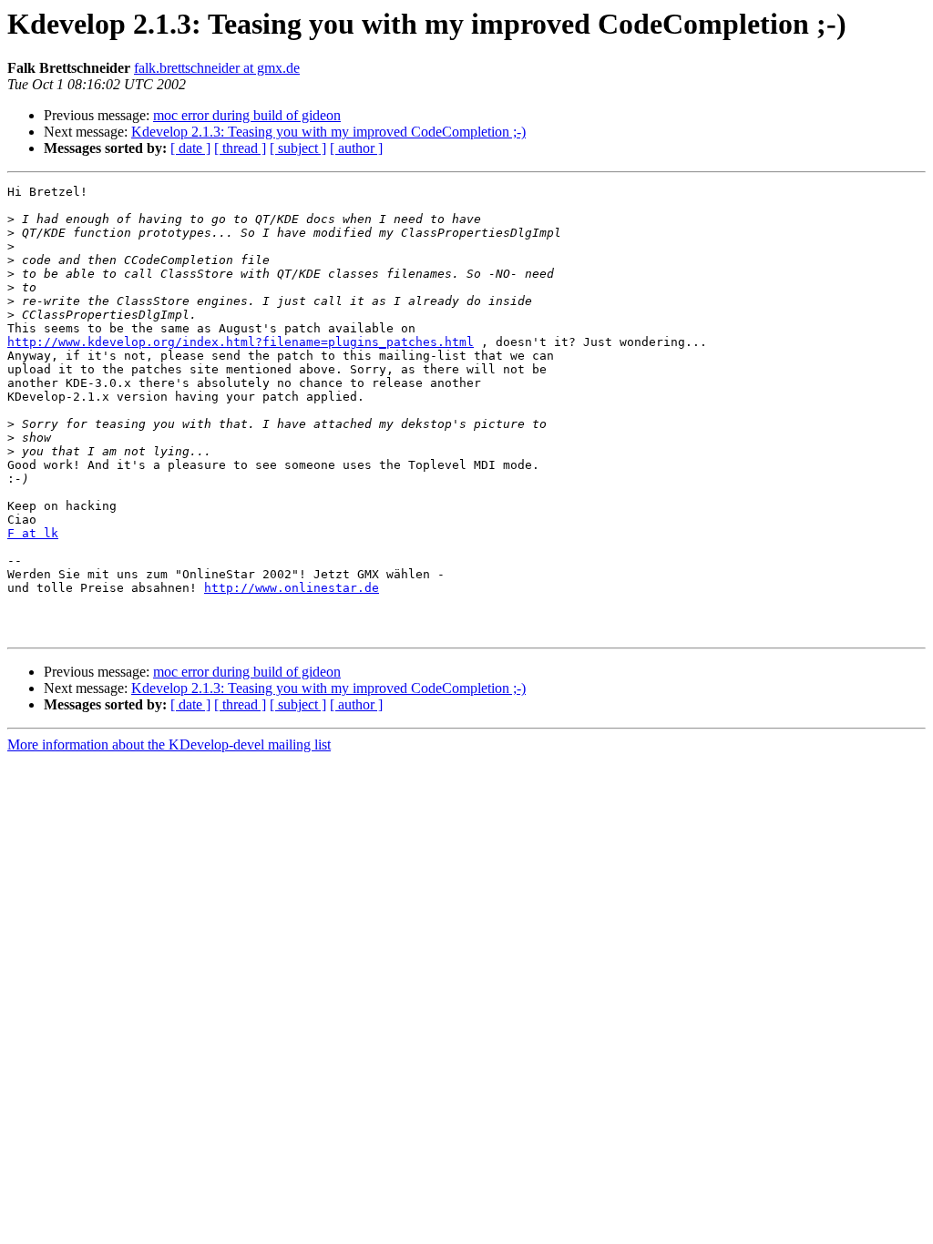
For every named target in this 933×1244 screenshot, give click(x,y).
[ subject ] (298, 148)
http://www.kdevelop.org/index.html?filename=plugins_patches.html (240, 342)
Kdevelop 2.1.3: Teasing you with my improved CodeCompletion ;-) (328, 131)
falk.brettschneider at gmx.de (217, 68)
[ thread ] (240, 148)
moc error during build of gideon (247, 115)
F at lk (32, 533)
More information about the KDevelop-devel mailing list (169, 744)
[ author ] (356, 148)
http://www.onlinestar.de (291, 588)
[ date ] (190, 148)
